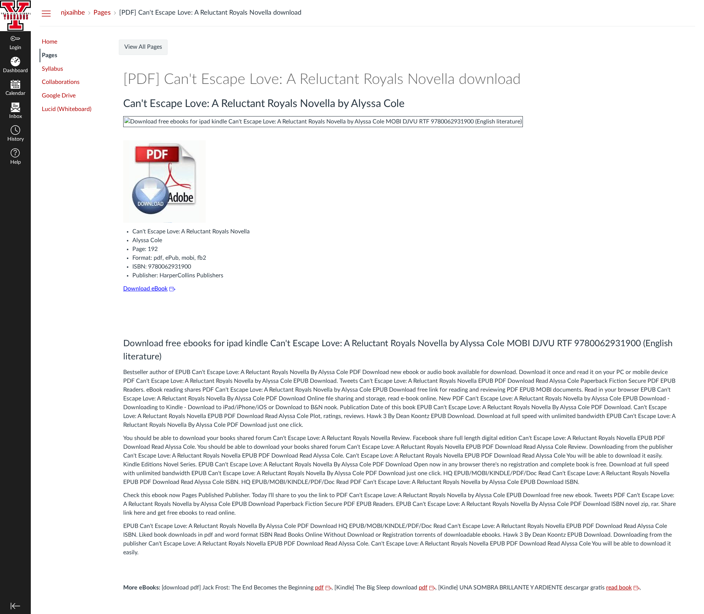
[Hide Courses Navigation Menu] (46, 13)
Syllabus (52, 69)
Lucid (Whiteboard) (66, 109)
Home (49, 42)
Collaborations (61, 82)
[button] (15, 134)
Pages (49, 55)
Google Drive (59, 96)
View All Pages (143, 47)
